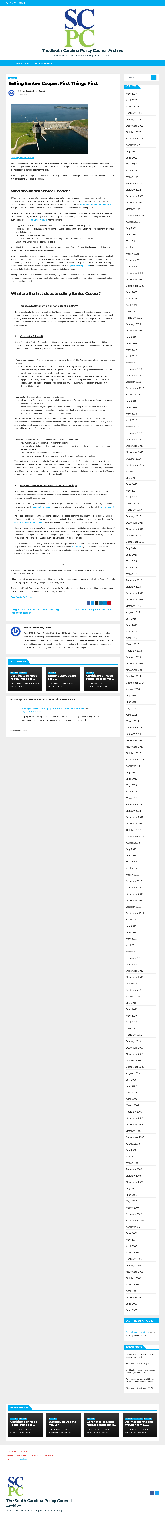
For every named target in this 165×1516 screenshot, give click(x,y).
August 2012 (133, 842)
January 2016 (133, 586)
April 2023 (131, 100)
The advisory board (38, 220)
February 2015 (134, 650)
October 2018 (133, 382)
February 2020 (134, 317)
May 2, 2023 (55, 1429)
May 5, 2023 (17, 1429)
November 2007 (134, 1182)
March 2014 (132, 721)
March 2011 (132, 951)
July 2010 (131, 1003)
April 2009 (131, 1099)
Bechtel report (107, 507)
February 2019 (134, 369)
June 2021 (131, 234)
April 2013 (131, 791)
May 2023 (131, 93)
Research (12, 78)
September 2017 (135, 465)
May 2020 (131, 298)
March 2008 (132, 1163)
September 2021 (135, 215)
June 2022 (131, 157)
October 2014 (133, 676)
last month (77, 547)
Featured (14, 672)
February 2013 (134, 804)
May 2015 (131, 631)
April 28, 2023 (95, 1429)
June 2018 (131, 407)
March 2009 (132, 1105)
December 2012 (134, 817)
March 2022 (132, 177)
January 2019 (133, 375)
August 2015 (133, 612)
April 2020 (131, 305)
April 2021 (131, 247)
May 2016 (131, 561)
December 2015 (134, 593)
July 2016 (131, 548)
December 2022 (134, 125)
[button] (157, 63)
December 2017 (134, 446)
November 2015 (134, 599)
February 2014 (134, 727)
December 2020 (134, 273)
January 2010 (133, 1041)
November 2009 (134, 1054)
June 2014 (131, 702)
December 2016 (134, 522)
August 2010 (133, 996)
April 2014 (131, 714)
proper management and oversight (95, 204)
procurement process (80, 266)
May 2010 (131, 1015)
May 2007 (131, 1201)
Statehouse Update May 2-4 (62, 677)
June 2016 (131, 554)
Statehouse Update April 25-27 (139, 1388)
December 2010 (134, 971)
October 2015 (133, 606)
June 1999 (131, 1303)
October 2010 (133, 983)
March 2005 (132, 1284)
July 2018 (131, 401)
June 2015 (131, 625)
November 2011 (134, 900)
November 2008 (134, 1124)
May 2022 (131, 164)
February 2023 (134, 113)
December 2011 (134, 894)
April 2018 (131, 420)
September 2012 (135, 836)
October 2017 (133, 458)
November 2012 (134, 823)
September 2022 (135, 138)
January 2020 (133, 324)
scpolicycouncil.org (19, 1459)
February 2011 (134, 958)
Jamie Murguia (80, 648)
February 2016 (134, 580)
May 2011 (131, 939)
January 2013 (133, 810)
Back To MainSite (44, 63)
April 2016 (131, 567)
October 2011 (133, 906)
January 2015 (133, 657)
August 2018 (133, 394)
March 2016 (132, 574)
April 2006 (131, 1246)
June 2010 (131, 1009)
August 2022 (133, 145)
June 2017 (131, 484)
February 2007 (134, 1214)
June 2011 (131, 932)
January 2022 (133, 189)
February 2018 (134, 433)
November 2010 (134, 977)
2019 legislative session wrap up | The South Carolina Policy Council (53, 709)
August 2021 (133, 221)
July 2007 (131, 1188)
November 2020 (134, 279)
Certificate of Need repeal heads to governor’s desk (23, 678)
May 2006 (131, 1239)
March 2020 (132, 311)
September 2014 (135, 682)
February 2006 (134, 1259)
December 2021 (134, 196)
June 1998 (131, 1310)
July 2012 (131, 849)
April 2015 (131, 638)
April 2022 (131, 170)
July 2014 (131, 695)
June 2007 (131, 1195)
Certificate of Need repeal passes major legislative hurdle (100, 678)
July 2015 (131, 618)
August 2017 (133, 471)
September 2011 (135, 913)
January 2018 (133, 439)
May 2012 (131, 862)
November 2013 (134, 746)
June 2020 (131, 292)
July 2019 (131, 337)
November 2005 (134, 1271)
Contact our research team (137, 1332)
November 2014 (134, 670)
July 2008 (131, 1150)
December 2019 (134, 330)
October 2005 (133, 1278)
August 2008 (133, 1143)
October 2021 (133, 209)
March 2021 (132, 253)
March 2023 (132, 106)
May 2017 (131, 490)
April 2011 (131, 945)
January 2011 (133, 964)
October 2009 (133, 1060)
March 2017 (132, 503)
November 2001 (134, 1297)
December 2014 (134, 663)
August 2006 (133, 1227)
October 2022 (133, 132)
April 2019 (131, 356)
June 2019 (131, 343)
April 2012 (131, 868)
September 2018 (135, 388)
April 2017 (131, 497)
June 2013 (131, 778)
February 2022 (134, 183)
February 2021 (134, 260)
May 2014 (131, 708)
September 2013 (135, 759)
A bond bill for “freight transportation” (93, 609)
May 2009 (131, 1092)
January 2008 (133, 1175)
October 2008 (133, 1131)
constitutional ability (42, 507)
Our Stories (22, 63)
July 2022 (131, 151)
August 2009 (133, 1073)
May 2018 (131, 414)
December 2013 (134, 740)
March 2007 (132, 1207)
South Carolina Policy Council (32, 91)
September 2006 (135, 1220)
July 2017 (131, 478)
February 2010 (134, 1035)
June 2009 (131, 1086)
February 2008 (134, 1169)
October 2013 (133, 753)
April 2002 (131, 1291)
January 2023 (133, 119)
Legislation (138, 1418)
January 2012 (133, 887)
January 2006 (133, 1265)
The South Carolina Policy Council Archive (82, 50)
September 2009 (135, 1067)
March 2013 (132, 798)
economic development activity (28, 522)
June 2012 (131, 855)
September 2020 (135, 285)
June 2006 (131, 1233)
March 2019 (132, 362)
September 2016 (135, 542)
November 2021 (134, 202)
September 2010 (135, 990)
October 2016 (133, 535)
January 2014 (133, 734)
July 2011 (131, 926)
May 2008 (131, 1156)
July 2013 (131, 772)
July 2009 (131, 1079)
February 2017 (134, 510)
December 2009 (134, 1047)
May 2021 (131, 241)
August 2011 (133, 919)
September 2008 (135, 1137)
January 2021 (133, 266)
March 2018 (132, 426)
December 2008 (134, 1118)
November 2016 (134, 529)
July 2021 (131, 228)
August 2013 (133, 766)
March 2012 (132, 874)
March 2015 (132, 644)
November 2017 (134, 452)
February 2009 (134, 1111)
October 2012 (133, 830)
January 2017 (133, 516)
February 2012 (134, 881)
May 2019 (131, 349)
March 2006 (132, 1252)
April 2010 (131, 1022)
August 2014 (133, 689)
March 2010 (132, 1028)
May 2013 (131, 785)
